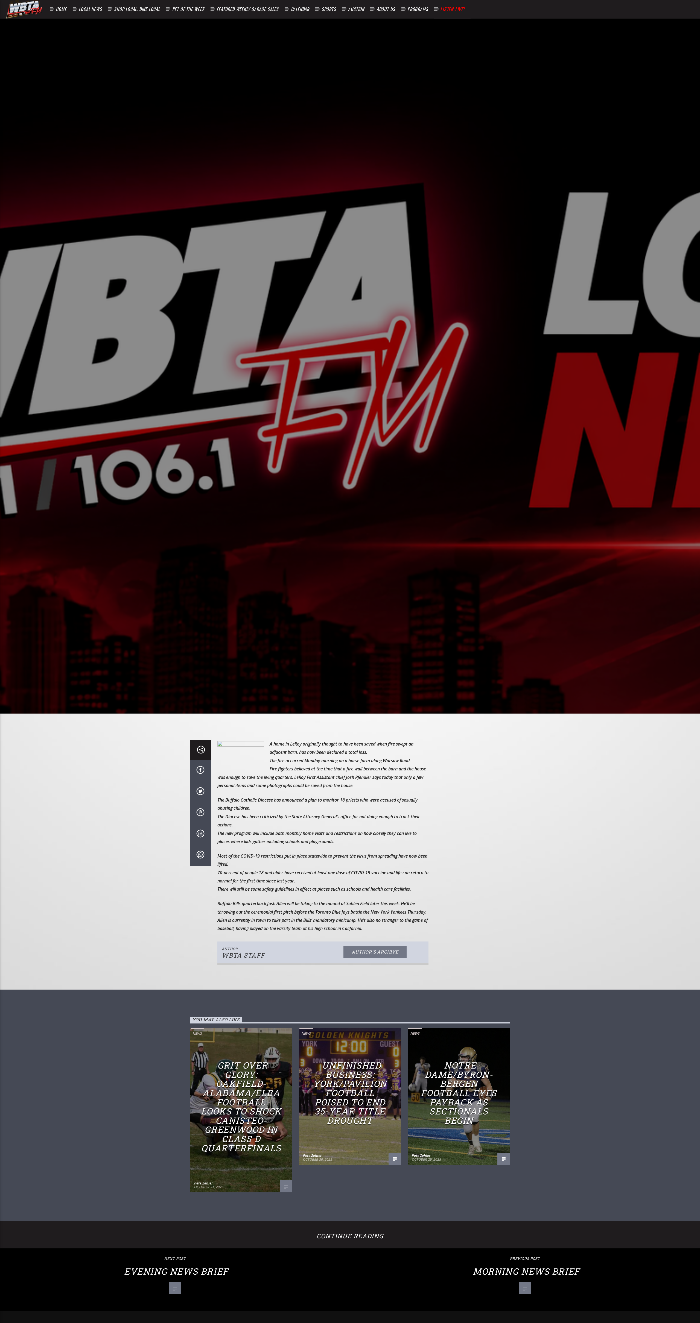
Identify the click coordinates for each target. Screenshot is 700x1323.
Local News (90, 9)
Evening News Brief (176, 1317)
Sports (329, 9)
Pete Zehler (203, 1229)
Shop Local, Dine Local (137, 9)
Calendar (300, 9)
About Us (386, 9)
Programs (417, 9)
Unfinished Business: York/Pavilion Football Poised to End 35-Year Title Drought (350, 1138)
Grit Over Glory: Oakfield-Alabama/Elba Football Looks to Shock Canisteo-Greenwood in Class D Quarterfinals (241, 1152)
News (197, 1079)
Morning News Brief (526, 1317)
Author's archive (375, 998)
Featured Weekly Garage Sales (247, 9)
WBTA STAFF (243, 1001)
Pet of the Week (188, 9)
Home (61, 9)
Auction (356, 9)
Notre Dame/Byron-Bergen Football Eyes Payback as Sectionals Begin (459, 1138)
